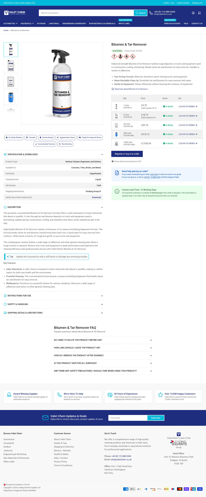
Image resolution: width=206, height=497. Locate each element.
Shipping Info (197, 3)
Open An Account (172, 22)
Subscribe (155, 418)
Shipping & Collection (64, 447)
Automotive (9, 23)
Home (6, 30)
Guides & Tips (60, 443)
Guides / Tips (168, 3)
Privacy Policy (60, 461)
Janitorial (54, 23)
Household (26, 23)
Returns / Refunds (62, 450)
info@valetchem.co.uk (121, 459)
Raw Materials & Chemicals (102, 23)
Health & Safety (183, 3)
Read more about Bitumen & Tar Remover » (131, 89)
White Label (124, 22)
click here (154, 174)
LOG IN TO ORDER (187, 106)
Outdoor (41, 23)
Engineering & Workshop (74, 23)
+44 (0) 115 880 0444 (152, 177)
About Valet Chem (62, 439)
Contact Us (197, 23)
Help (186, 23)
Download (96, 197)
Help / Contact (61, 458)
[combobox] (93, 13)
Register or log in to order (127, 154)
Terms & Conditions (63, 465)
